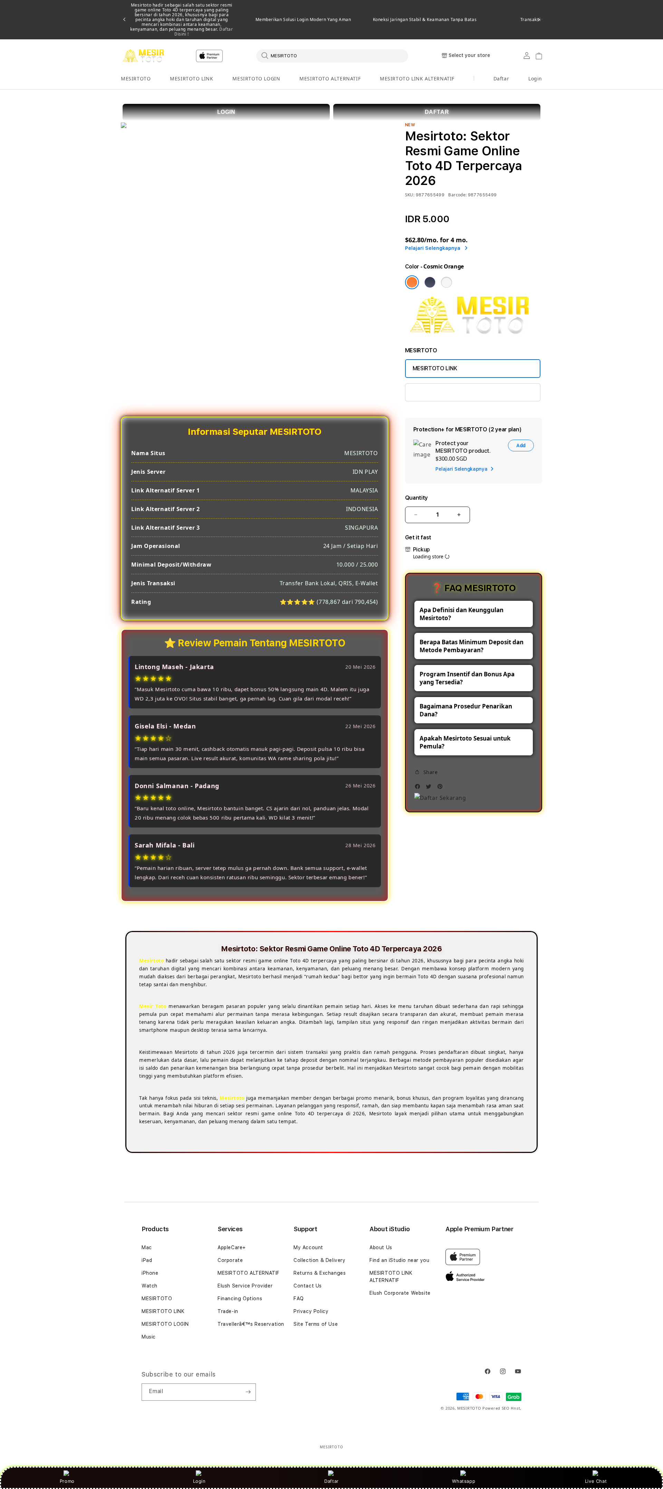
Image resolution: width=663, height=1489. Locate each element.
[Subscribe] (248, 1392)
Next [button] (538, 19)
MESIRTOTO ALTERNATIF (330, 78)
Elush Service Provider (245, 1286)
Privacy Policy (311, 1311)
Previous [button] (124, 19)
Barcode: (457, 195)
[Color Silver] (446, 282)
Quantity (416, 497)
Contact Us (308, 1286)
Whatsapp (463, 1481)
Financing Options (240, 1298)
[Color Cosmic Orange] (412, 282)
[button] (136, 79)
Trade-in (228, 1311)
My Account (308, 1247)
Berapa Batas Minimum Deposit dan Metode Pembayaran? (471, 646)
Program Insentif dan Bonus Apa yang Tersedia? (467, 678)
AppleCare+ (232, 1247)
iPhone (150, 1273)
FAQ (299, 1298)
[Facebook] (419, 788)
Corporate (230, 1260)
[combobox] (332, 55)
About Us (380, 1247)
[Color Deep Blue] (429, 282)
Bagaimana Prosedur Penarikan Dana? (466, 710)
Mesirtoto (151, 961)
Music (149, 1337)
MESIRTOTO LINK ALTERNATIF (417, 78)
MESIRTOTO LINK (191, 78)
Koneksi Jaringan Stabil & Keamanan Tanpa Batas (425, 19)
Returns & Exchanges (320, 1273)
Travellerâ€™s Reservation (251, 1324)
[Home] (145, 56)
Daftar (331, 1481)
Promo (67, 1481)
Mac (147, 1247)
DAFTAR (437, 112)
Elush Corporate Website (400, 1293)
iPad (147, 1260)
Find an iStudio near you (399, 1260)
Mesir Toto (152, 1006)
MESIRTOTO (136, 78)
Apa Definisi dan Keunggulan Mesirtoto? (461, 614)
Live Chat (596, 1481)
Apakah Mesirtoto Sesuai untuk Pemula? (465, 742)
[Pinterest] (441, 788)
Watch (149, 1286)
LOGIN (226, 112)
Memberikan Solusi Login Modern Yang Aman (303, 19)
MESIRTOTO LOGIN (256, 78)
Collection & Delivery (320, 1260)
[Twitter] (430, 788)
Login (199, 1481)
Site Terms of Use (316, 1324)
